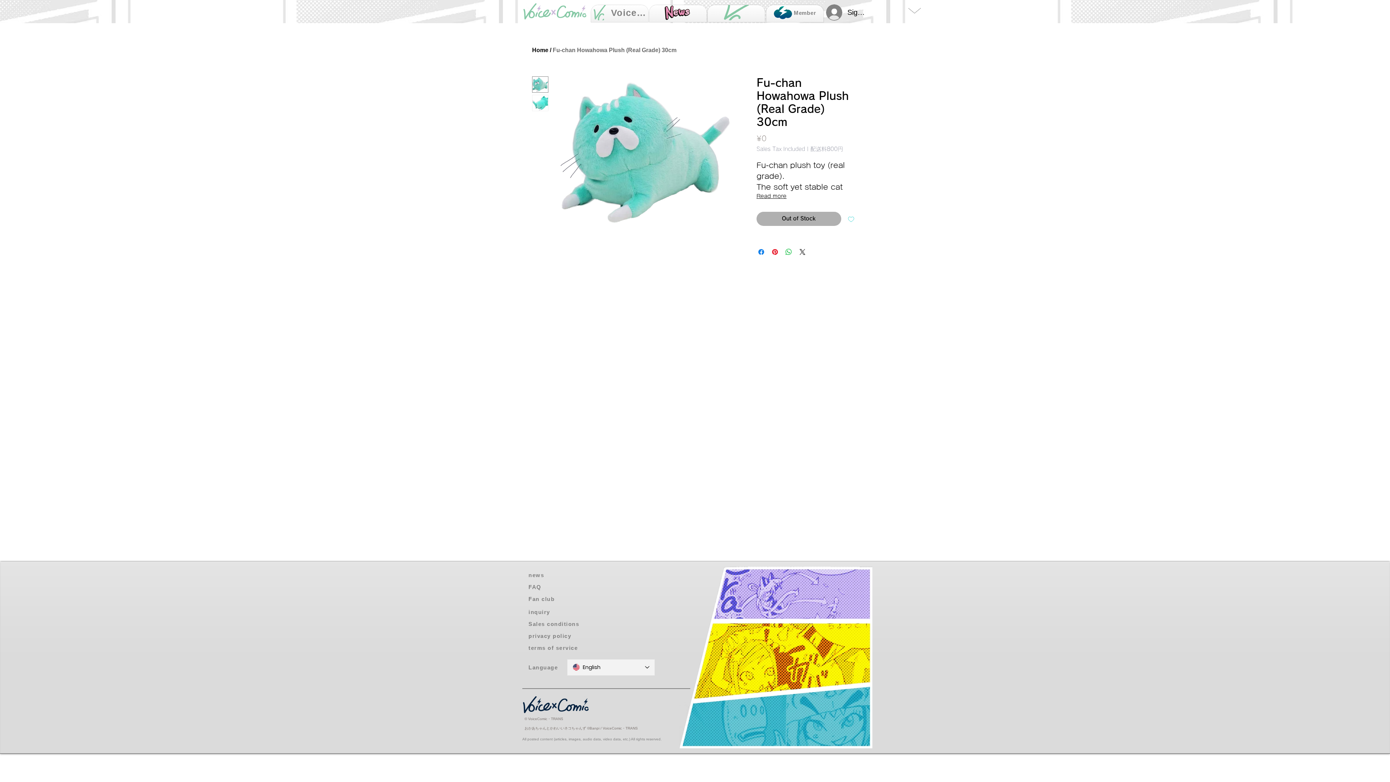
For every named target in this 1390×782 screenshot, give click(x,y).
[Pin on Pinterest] (775, 252)
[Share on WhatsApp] (788, 252)
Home (540, 50)
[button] (563, 612)
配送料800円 (826, 149)
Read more (772, 196)
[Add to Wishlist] (851, 219)
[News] (678, 13)
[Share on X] (802, 252)
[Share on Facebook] (761, 252)
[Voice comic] (736, 13)
